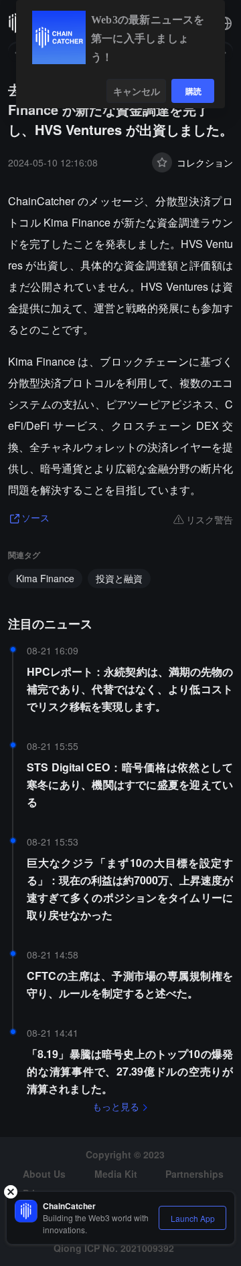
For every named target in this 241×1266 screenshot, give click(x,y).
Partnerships (194, 1173)
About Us (44, 1173)
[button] (225, 23)
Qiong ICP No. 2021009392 (114, 1248)
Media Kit (115, 1173)
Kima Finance (45, 578)
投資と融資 (119, 578)
